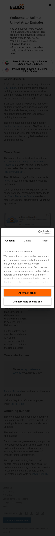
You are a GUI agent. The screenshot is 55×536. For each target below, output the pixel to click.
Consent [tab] (10, 240)
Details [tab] (27, 240)
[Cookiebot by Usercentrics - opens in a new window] (38, 232)
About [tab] (45, 240)
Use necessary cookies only (27, 301)
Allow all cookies (27, 292)
